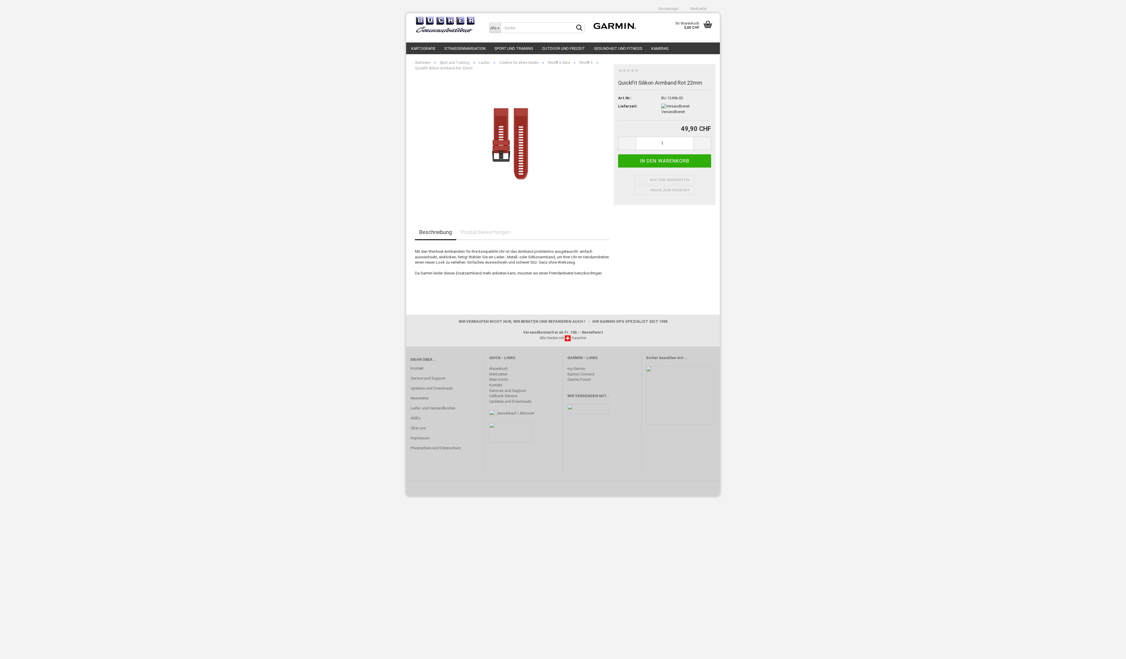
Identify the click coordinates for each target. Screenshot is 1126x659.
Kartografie (423, 48)
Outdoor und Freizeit (563, 48)
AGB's (415, 418)
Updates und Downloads (432, 388)
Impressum (420, 438)
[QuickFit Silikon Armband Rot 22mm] (512, 141)
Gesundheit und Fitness (618, 48)
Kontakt (417, 368)
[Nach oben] (1110, 650)
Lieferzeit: (628, 106)
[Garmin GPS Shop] (445, 25)
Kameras (660, 48)
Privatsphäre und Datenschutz (436, 448)
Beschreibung (435, 232)
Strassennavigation (465, 48)
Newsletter (420, 398)
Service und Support (428, 378)
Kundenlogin (668, 9)
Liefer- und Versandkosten (433, 408)
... (686, 358)
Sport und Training (513, 48)
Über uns (418, 428)
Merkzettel (698, 9)
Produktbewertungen (486, 232)
